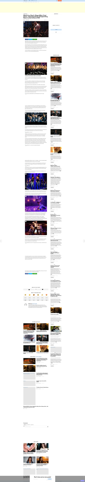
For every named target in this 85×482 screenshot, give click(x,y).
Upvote (29, 289)
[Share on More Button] (37, 39)
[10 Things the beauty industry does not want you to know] (42, 471)
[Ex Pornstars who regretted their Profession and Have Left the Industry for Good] (42, 460)
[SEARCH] (61, 2)
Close (84, 477)
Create (56, 29)
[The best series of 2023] (56, 310)
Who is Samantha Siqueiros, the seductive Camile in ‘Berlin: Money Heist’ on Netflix (56, 334)
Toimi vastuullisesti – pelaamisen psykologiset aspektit (55, 253)
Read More (52, 91)
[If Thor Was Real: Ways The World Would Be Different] (29, 338)
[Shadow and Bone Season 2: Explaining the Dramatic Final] (42, 326)
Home (29, 0)
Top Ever (32, 0)
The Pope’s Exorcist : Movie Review (42, 352)
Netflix (24, 351)
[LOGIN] (56, 0)
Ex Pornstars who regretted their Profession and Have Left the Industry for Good (42, 465)
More (58, 70)
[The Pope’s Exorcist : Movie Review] (42, 348)
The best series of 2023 (54, 314)
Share (24, 21)
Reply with (47, 426)
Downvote (42, 289)
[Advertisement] (42, 7)
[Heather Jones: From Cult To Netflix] (29, 348)
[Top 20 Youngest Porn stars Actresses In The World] (29, 460)
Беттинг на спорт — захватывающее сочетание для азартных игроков (55, 215)
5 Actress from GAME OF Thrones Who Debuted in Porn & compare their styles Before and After (42, 451)
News (54, 164)
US (34, 0)
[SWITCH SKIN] (60, 2)
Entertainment (25, 329)
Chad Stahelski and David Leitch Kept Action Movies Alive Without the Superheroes (42, 343)
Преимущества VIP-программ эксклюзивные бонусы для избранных (55, 266)
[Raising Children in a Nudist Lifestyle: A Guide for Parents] (29, 447)
